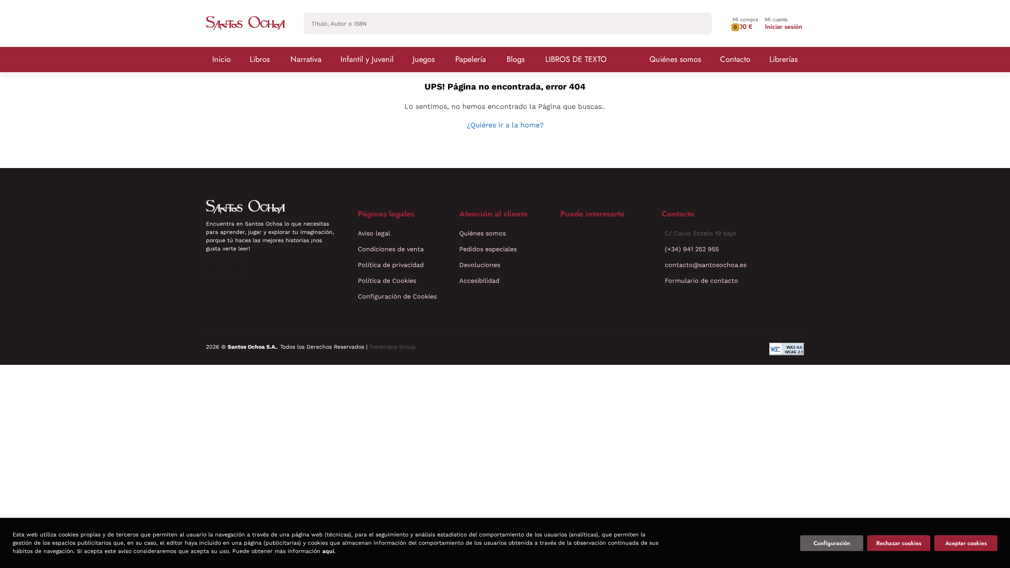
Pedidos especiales (488, 249)
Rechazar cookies (898, 543)
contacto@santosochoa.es (705, 265)
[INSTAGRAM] (215, 268)
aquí (328, 551)
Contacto (735, 59)
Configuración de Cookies (397, 296)
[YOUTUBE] (236, 268)
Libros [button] (260, 59)
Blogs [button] (516, 59)
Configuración (832, 543)
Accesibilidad (479, 280)
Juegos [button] (424, 59)
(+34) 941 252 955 (692, 249)
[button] (745, 23)
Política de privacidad (391, 265)
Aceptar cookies (966, 543)
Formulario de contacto (701, 280)
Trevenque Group (392, 347)
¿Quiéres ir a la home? (505, 125)
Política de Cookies (387, 280)
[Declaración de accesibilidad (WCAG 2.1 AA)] (786, 349)
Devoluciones (479, 265)
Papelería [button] (470, 59)
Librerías (783, 59)
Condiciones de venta (391, 249)
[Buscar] (699, 23)
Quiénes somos (675, 59)
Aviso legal (374, 233)
